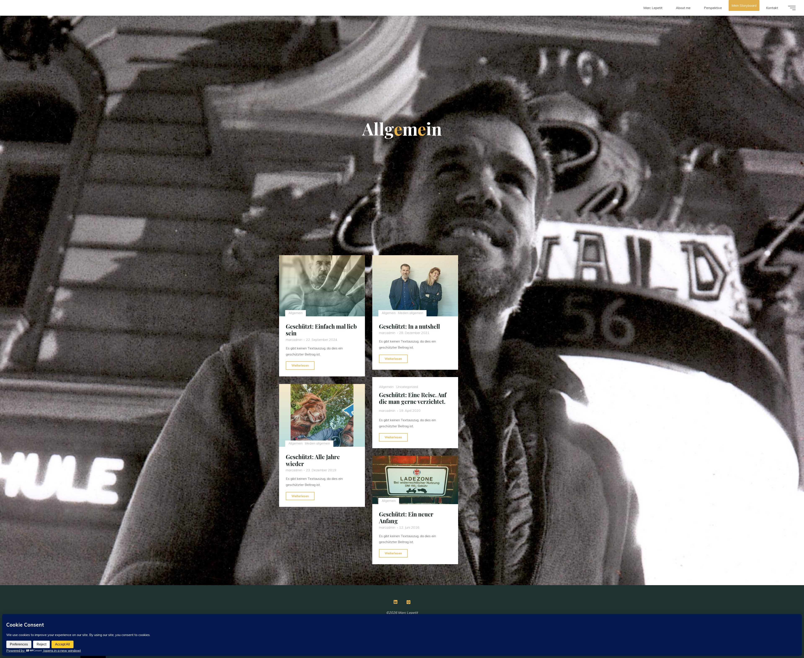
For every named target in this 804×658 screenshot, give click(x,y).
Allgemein (295, 313)
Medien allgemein (410, 313)
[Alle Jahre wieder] (322, 415)
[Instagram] (408, 601)
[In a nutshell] (415, 285)
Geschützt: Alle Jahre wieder (313, 460)
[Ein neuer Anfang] (415, 480)
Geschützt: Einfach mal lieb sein (321, 330)
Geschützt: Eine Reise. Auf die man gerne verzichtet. (412, 398)
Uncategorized (407, 387)
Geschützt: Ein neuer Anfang (406, 517)
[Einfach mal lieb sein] (322, 285)
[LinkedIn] (395, 601)
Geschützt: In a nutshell (409, 326)
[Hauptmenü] (792, 8)
